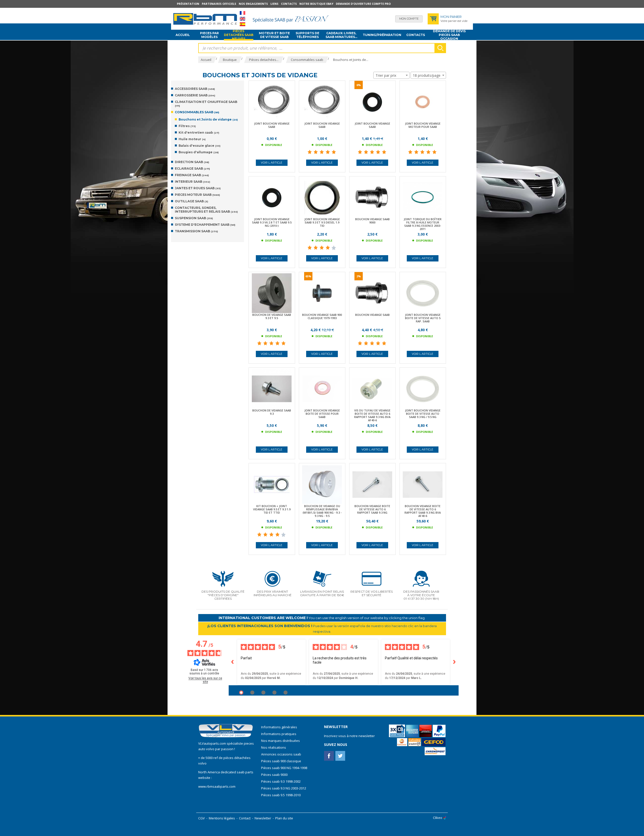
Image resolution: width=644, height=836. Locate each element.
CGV (201, 818)
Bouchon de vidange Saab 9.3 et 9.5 (271, 316)
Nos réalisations (273, 747)
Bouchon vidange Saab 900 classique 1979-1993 (322, 316)
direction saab (192, 162)
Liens (274, 4)
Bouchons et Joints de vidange (208, 119)
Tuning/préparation (382, 35)
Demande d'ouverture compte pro (363, 4)
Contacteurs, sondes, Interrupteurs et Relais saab (206, 209)
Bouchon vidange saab (372, 314)
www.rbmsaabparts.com (216, 786)
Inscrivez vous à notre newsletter (349, 736)
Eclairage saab (192, 168)
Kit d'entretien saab (199, 132)
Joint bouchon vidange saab (272, 125)
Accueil (183, 35)
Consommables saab (197, 112)
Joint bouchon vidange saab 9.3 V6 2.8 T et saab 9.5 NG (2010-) (272, 222)
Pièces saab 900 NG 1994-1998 (284, 768)
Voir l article (271, 162)
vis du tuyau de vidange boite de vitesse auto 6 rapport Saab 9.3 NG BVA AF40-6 (372, 415)
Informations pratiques (278, 734)
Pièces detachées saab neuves (238, 35)
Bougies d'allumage (199, 152)
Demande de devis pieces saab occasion (449, 35)
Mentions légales (222, 818)
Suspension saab (194, 218)
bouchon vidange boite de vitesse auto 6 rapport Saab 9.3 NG (372, 509)
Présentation (188, 4)
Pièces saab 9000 (274, 774)
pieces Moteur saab (197, 195)
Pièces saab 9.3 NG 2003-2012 (283, 788)
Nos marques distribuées (280, 740)
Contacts (289, 4)
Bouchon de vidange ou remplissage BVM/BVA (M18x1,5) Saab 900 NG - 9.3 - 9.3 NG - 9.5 (322, 510)
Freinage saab (192, 175)
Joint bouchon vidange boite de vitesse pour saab (322, 414)
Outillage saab (191, 201)
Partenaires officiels (219, 4)
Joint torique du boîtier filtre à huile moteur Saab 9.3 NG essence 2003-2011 (422, 224)
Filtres (187, 126)
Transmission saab (196, 231)
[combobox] (391, 75)
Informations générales (279, 727)
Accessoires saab (195, 89)
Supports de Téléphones (307, 35)
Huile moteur (192, 139)
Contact (245, 818)
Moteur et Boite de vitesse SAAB (274, 35)
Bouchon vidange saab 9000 (372, 220)
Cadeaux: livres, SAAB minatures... (341, 35)
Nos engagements (253, 4)
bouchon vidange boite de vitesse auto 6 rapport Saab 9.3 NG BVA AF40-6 (423, 510)
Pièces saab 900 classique (281, 761)
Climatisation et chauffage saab (206, 103)
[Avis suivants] (454, 662)
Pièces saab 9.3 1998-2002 (281, 781)
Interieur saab (192, 181)
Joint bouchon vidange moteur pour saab (422, 125)
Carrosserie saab (195, 95)
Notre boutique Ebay (316, 4)
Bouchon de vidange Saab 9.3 (271, 412)
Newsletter (263, 818)
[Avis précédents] (232, 662)
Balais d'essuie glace (199, 145)
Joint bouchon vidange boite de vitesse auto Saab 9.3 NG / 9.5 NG (422, 414)
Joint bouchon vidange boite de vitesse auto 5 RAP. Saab (422, 318)
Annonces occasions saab (281, 754)
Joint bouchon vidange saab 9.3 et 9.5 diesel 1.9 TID (322, 222)
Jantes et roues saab (198, 188)
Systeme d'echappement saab (205, 224)
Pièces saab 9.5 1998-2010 (281, 795)
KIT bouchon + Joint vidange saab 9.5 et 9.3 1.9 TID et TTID (272, 509)
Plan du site (284, 818)
